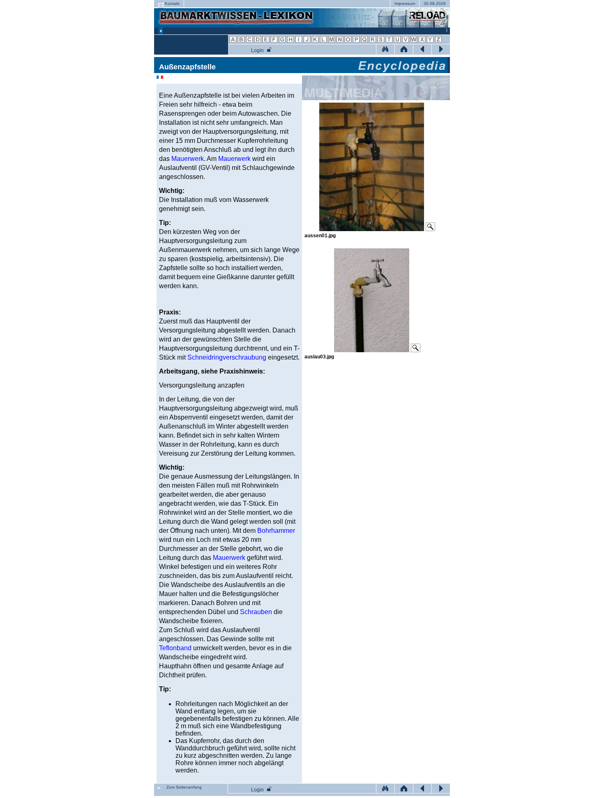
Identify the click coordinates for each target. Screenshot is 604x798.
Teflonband (175, 647)
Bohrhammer (276, 530)
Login (257, 50)
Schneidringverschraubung (226, 357)
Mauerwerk (187, 158)
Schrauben (256, 611)
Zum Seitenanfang (184, 787)
